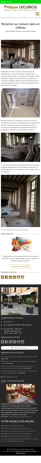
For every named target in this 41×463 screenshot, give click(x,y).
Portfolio (12, 31)
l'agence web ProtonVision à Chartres (26, 451)
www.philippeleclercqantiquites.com (20, 417)
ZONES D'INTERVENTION (9, 377)
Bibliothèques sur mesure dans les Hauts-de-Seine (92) (18, 431)
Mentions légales (20, 453)
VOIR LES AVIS (7, 2)
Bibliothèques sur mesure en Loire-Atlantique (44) (16, 434)
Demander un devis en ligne (20, 266)
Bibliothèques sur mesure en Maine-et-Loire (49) (15, 436)
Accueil (7, 31)
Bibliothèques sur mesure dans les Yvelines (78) (15, 428)
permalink (25, 230)
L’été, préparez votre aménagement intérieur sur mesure (18, 356)
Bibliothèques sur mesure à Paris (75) (12, 426)
